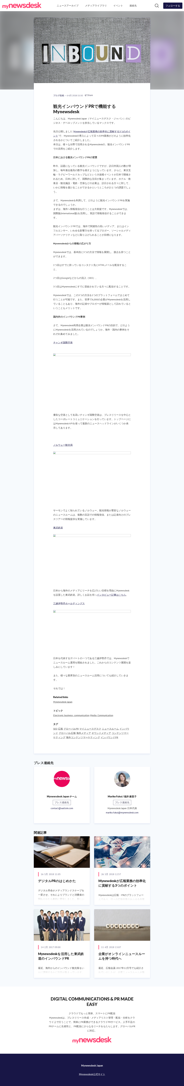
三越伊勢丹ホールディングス (69, 603)
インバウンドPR (109, 737)
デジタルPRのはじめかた (57, 881)
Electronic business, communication (71, 715)
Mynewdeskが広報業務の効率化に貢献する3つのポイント (122, 883)
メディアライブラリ (96, 5)
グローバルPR (71, 728)
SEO (55, 728)
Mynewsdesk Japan (62, 701)
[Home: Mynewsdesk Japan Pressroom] (22, 6)
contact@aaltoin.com (62, 808)
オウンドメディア (101, 733)
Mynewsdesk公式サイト (92, 1074)
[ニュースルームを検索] (157, 6)
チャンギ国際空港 (63, 342)
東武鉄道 (58, 527)
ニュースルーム (110, 728)
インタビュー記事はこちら (111, 594)
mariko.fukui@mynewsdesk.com (122, 812)
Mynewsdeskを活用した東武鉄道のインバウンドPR (61, 956)
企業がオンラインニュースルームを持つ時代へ (121, 956)
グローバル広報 (67, 733)
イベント (118, 5)
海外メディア (83, 733)
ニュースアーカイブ (68, 5)
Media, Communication (101, 715)
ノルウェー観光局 (63, 445)
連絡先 (133, 5)
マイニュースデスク (90, 728)
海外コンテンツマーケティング (83, 737)
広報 (60, 728)
